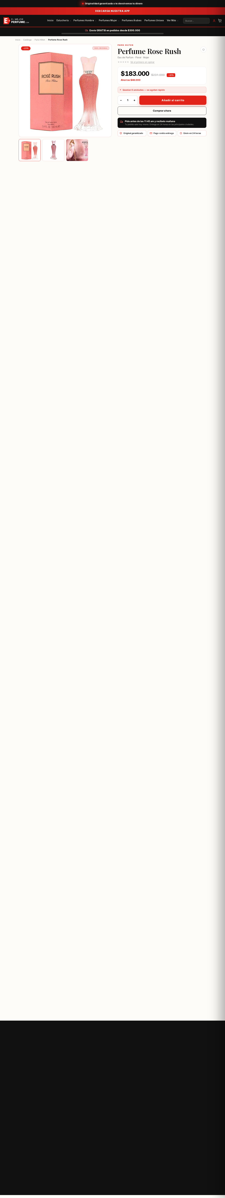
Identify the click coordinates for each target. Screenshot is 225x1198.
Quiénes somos (180, 1090)
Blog (133, 1097)
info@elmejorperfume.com (64, 1171)
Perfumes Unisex (154, 20)
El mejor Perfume (26, 197)
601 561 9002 (64, 1167)
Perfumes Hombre (83, 20)
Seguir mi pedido (99, 1104)
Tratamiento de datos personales (196, 1192)
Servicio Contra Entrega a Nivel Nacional (47, 416)
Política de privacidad (146, 1192)
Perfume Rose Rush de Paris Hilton (79, 197)
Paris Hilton (40, 40)
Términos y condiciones (168, 1192)
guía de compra (35, 405)
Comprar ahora (162, 110)
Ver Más (171, 20)
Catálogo (27, 40)
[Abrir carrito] (220, 21)
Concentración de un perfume (147, 1090)
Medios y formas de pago (104, 1097)
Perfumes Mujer (108, 20)
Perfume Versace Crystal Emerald (186, 967)
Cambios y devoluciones (103, 1090)
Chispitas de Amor (182, 1104)
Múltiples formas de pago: (38, 423)
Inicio (50, 20)
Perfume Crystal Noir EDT (131, 967)
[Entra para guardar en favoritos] (203, 49)
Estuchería (62, 20)
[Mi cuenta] (214, 20)
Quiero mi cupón (152, 1037)
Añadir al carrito (173, 100)
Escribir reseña (33, 716)
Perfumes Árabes (131, 20)
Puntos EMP (178, 1097)
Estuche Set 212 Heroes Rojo (84, 967)
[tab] (30, 150)
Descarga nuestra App (112, 11)
